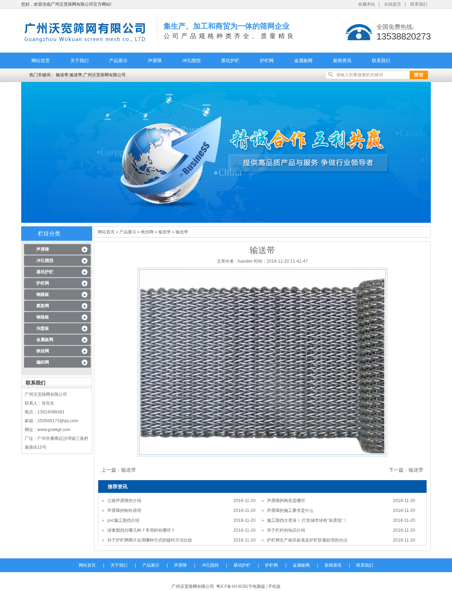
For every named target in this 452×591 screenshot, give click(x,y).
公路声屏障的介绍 (124, 500)
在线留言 (392, 4)
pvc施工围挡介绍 (123, 520)
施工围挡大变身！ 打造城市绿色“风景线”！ (307, 520)
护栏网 (267, 60)
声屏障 (155, 60)
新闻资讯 (342, 60)
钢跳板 (42, 294)
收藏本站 (366, 4)
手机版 (274, 586)
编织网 (42, 362)
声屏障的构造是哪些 (286, 500)
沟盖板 (42, 328)
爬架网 (42, 305)
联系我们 (418, 4)
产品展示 (118, 60)
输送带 (164, 231)
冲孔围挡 (191, 60)
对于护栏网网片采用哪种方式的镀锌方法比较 (149, 540)
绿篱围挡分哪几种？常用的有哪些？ (141, 530)
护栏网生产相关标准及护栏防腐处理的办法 (307, 540)
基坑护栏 (230, 60)
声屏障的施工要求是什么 (290, 510)
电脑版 (258, 586)
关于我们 (79, 60)
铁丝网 (42, 350)
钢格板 (42, 317)
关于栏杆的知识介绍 (286, 530)
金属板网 (303, 60)
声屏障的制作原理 (124, 510)
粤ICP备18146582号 (234, 586)
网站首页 (40, 60)
